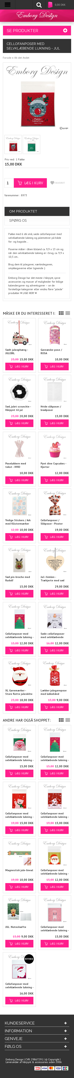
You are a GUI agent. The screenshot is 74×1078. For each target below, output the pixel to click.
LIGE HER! (28, 293)
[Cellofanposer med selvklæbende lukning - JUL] (13, 144)
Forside (7, 57)
